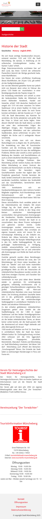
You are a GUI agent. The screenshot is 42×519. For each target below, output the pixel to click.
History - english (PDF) (22, 51)
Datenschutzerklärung (21, 510)
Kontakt (21, 499)
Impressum (21, 507)
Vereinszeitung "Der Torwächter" (19, 407)
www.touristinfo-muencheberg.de (24, 458)
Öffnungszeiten (21, 502)
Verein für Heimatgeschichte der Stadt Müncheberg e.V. (19, 372)
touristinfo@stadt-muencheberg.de (24, 455)
